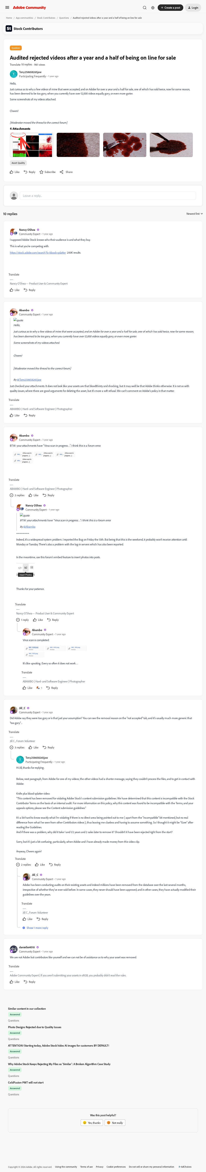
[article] (103, 260)
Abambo (24, 310)
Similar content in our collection (27, 1008)
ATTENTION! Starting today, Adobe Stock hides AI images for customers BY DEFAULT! (58, 1045)
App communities (24, 17)
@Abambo (29, 526)
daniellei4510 (27, 947)
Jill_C (22, 708)
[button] (7, 8)
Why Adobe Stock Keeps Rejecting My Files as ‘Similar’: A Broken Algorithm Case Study (59, 1064)
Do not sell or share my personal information (151, 1166)
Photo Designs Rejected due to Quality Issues (34, 1027)
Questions (64, 17)
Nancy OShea (27, 229)
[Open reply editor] (103, 195)
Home (9, 17)
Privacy (99, 1166)
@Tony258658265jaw (29, 379)
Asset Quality (18, 162)
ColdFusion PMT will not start (25, 1082)
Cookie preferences (116, 1166)
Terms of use (86, 1166)
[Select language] (153, 7)
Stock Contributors (46, 17)
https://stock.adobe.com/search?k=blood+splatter (38, 252)
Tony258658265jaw (30, 72)
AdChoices (186, 1166)
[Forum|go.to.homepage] (29, 7)
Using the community (66, 1166)
